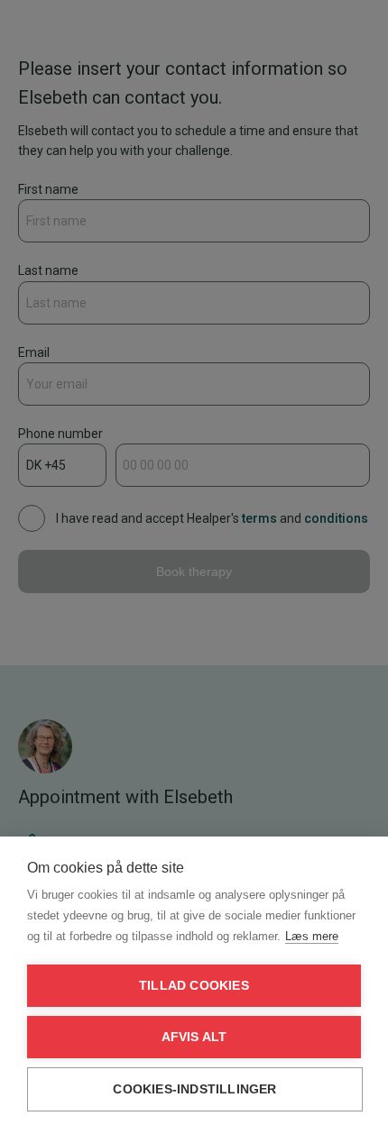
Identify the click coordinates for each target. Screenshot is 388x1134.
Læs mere (311, 936)
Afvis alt (194, 1037)
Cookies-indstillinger (194, 1089)
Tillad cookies (194, 985)
